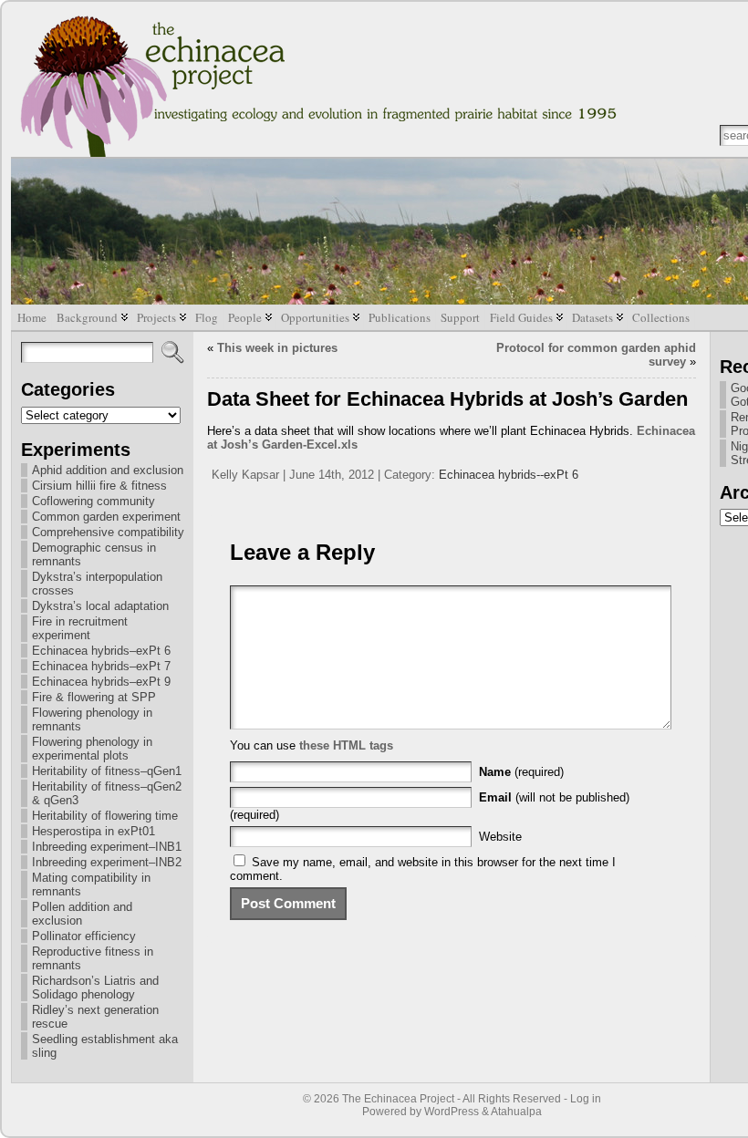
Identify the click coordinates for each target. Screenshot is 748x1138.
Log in (585, 1098)
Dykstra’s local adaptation (100, 606)
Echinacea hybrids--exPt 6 (508, 474)
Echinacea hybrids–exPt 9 (101, 681)
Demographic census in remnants (94, 554)
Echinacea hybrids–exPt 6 (101, 650)
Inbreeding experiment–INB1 (107, 847)
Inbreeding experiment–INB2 (107, 862)
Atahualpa (516, 1111)
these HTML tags (346, 745)
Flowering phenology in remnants (92, 719)
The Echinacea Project (398, 1098)
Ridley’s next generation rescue (95, 1016)
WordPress (451, 1111)
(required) (521, 772)
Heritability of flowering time (105, 815)
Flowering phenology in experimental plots (92, 748)
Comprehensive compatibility (108, 532)
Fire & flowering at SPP (94, 697)
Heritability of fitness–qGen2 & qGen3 (107, 793)
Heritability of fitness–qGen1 (107, 771)
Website (500, 836)
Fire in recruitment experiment (80, 628)
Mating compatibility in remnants (91, 884)
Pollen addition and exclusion (82, 913)
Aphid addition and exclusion (107, 470)
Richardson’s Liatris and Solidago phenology (95, 987)
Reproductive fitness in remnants (92, 958)
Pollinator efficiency (84, 936)
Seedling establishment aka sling (105, 1046)
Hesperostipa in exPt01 (93, 831)
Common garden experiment (106, 516)
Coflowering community (93, 501)
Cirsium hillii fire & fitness (99, 485)
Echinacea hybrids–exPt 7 (101, 666)
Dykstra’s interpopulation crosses (97, 583)
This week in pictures (277, 348)
